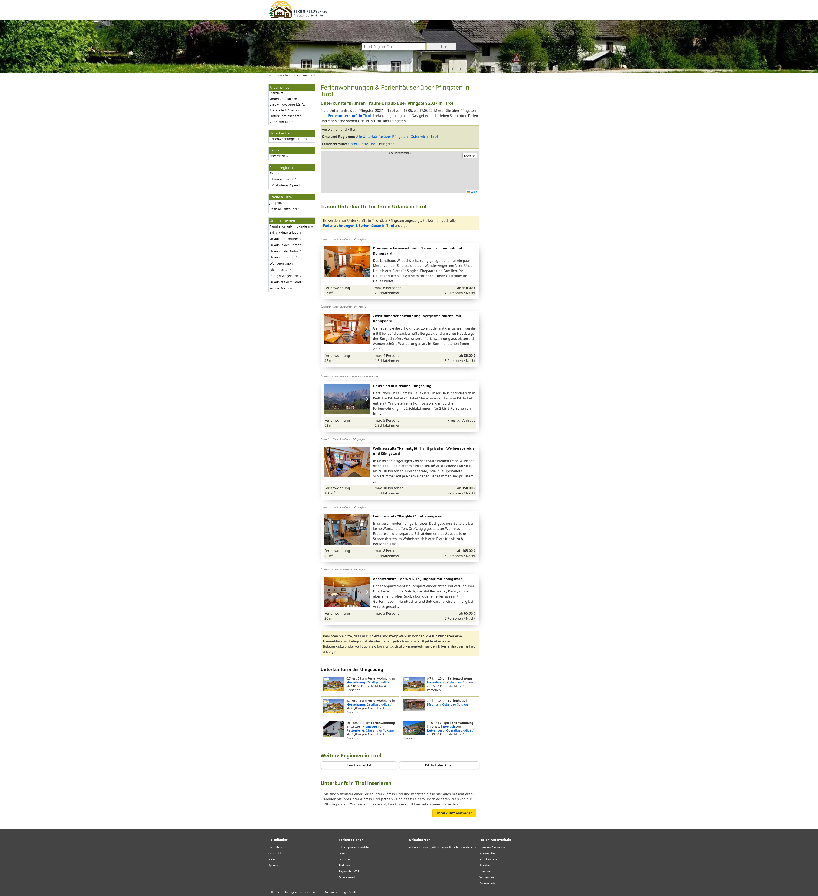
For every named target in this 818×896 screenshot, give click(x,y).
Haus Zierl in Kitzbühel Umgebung (402, 385)
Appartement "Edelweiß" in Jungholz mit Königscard (417, 578)
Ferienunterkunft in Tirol (349, 115)
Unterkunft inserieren (285, 116)
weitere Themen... (282, 288)
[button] (367, 261)
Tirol (273, 173)
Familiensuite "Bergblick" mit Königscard (408, 516)
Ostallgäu (373, 682)
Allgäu (386, 682)
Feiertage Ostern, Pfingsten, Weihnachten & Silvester (442, 847)
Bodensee (345, 865)
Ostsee (343, 853)
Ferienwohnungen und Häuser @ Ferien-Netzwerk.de (307, 892)
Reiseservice (487, 853)
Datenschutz (487, 883)
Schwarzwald (347, 877)
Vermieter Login (281, 122)
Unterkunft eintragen (454, 813)
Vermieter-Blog (488, 859)
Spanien (273, 865)
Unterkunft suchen (283, 99)
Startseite (276, 93)
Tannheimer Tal (348, 239)
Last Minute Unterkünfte (287, 104)
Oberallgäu (374, 730)
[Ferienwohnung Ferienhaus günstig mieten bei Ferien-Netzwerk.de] (298, 17)
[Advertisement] (517, 148)
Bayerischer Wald (349, 871)
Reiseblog (485, 865)
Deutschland (276, 847)
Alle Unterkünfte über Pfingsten (382, 136)
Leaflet (474, 191)
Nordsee (344, 859)
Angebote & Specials (285, 110)
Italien (272, 859)
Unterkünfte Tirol (362, 143)
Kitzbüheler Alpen (348, 376)
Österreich (277, 156)
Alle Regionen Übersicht (354, 847)
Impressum (486, 877)
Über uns (485, 871)
